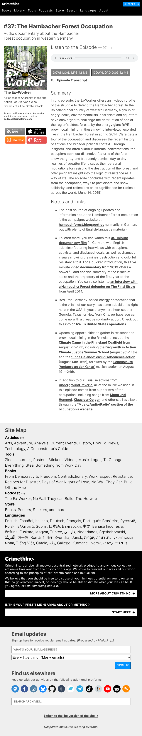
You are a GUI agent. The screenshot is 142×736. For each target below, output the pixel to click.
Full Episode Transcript (69, 80)
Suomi (41, 526)
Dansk (76, 537)
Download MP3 (70, 72)
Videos (70, 460)
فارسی (69, 532)
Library (19, 10)
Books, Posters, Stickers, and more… (37, 510)
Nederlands (87, 532)
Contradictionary (72, 476)
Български (71, 526)
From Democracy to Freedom (30, 476)
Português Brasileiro (100, 521)
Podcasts (46, 10)
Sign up (123, 665)
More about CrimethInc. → (112, 593)
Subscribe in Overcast (15, 140)
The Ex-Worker (18, 498)
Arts (8, 443)
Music (83, 460)
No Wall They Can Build (112, 482)
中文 (86, 526)
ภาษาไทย (103, 537)
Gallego (63, 543)
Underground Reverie (75, 385)
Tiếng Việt (25, 543)
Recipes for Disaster (22, 482)
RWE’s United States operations (101, 324)
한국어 (22, 537)
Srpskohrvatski (112, 532)
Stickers (55, 460)
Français (73, 521)
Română (38, 537)
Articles (12, 437)
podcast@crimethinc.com (18, 118)
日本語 (54, 526)
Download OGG (110, 72)
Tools (32, 10)
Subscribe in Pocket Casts (36, 140)
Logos (96, 460)
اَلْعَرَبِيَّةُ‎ (10, 537)
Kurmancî (80, 543)
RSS (22, 438)
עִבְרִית (89, 537)
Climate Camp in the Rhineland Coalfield (90, 342)
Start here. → (123, 612)
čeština (11, 532)
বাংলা (50, 537)
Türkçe (56, 532)
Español (26, 521)
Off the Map (15, 487)
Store (60, 10)
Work (93, 476)
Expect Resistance (116, 476)
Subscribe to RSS (15, 131)
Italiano (41, 521)
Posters (39, 460)
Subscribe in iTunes (36, 131)
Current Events (63, 443)
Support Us (131, 4)
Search (72, 10)
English (11, 521)
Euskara (26, 532)
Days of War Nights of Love (65, 482)
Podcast (12, 493)
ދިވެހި (52, 543)
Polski (10, 526)
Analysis (41, 443)
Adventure (23, 443)
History (85, 443)
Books (6, 10)
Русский (127, 521)
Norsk (96, 543)
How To (99, 443)
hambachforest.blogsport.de (81, 224)
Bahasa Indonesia (107, 526)
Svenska (62, 537)
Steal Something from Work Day (53, 465)
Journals (23, 460)
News (113, 443)
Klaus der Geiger (87, 399)
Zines (9, 460)
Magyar (41, 532)
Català (41, 543)
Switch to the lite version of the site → (71, 715)
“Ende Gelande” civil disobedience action (103, 357)
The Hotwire (86, 498)
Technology (15, 448)
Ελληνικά (25, 526)
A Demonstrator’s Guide (47, 448)
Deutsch (57, 521)
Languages (88, 10)
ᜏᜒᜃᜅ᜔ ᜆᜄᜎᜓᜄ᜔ (115, 543)
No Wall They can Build (53, 498)
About (104, 10)
